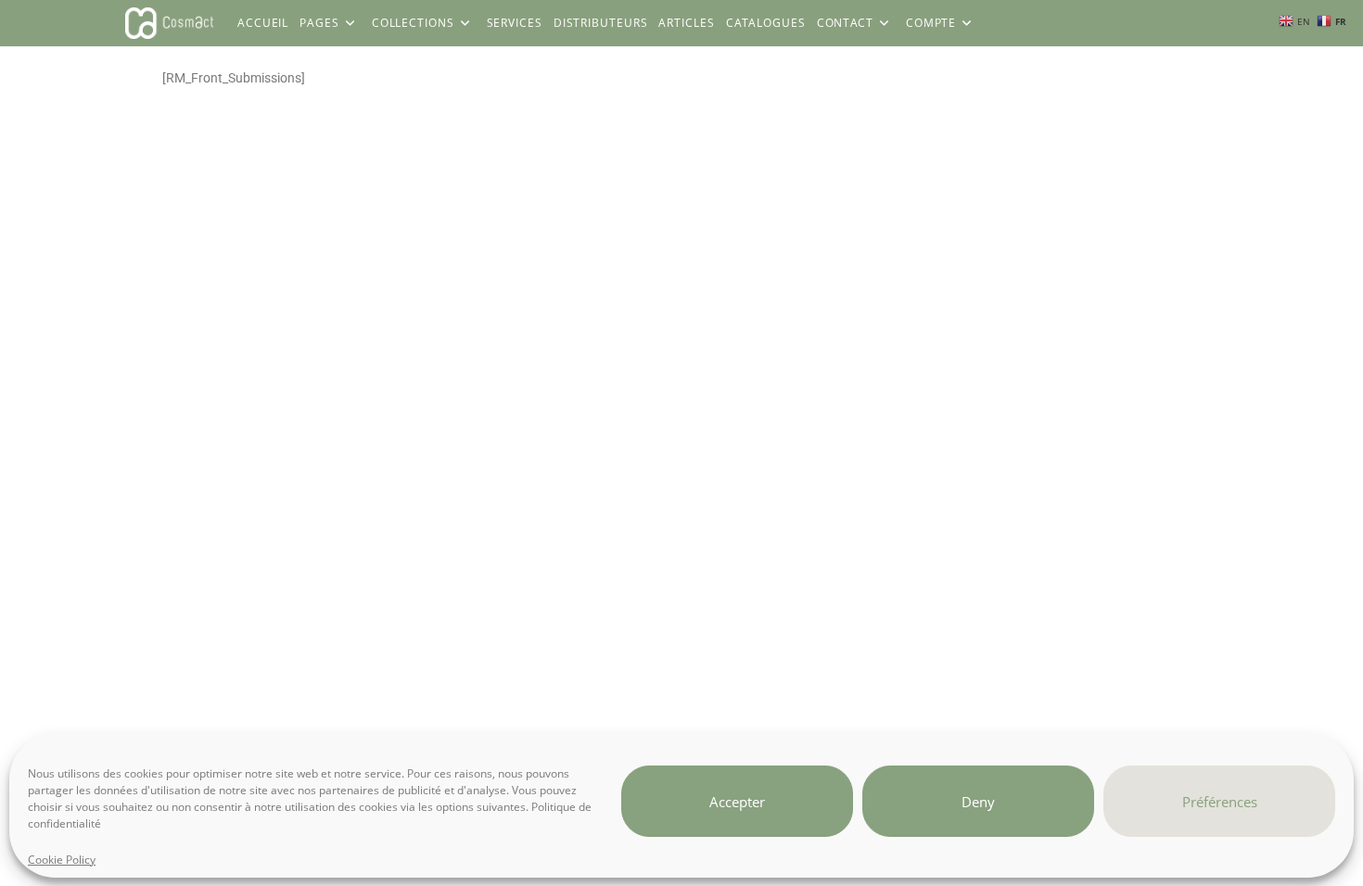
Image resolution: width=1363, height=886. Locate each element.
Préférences (1219, 800)
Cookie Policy (62, 859)
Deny (978, 800)
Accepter (737, 800)
